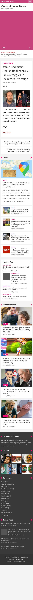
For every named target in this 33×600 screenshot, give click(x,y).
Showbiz (3, 505)
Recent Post (8, 520)
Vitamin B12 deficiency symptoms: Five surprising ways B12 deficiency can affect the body (16, 361)
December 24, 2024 (16, 283)
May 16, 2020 (6, 82)
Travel (5, 158)
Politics (3, 503)
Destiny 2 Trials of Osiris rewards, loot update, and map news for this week (18, 150)
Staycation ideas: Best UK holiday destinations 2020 (19, 210)
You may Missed (9, 305)
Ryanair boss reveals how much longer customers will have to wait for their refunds (20, 237)
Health (5, 323)
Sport (2, 508)
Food (2, 493)
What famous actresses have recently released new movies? (15, 289)
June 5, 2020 (6, 187)
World (3, 515)
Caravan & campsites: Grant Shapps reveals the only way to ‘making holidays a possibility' (20, 223)
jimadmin (13, 82)
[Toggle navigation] (3, 48)
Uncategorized (7, 265)
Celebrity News (8, 63)
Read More (6, 132)
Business (4, 482)
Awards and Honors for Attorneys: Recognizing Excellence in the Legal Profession (18, 278)
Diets (2, 486)
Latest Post (8, 262)
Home (3, 501)
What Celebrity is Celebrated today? (14, 296)
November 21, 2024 (8, 292)
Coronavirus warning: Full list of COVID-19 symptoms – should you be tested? (16, 391)
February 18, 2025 (8, 271)
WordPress (22, 562)
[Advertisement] (16, 28)
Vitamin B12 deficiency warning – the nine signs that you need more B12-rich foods (16, 422)
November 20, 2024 (8, 299)
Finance (3, 491)
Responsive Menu (30, 1)
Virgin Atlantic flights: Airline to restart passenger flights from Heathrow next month (20, 250)
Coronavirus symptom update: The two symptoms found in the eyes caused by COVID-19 (16, 330)
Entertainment (5, 489)
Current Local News (13, 6)
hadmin (15, 271)
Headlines (4, 496)
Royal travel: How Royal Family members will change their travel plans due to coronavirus (17, 143)
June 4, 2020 (14, 214)
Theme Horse (19, 559)
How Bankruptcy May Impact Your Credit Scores (16, 523)
